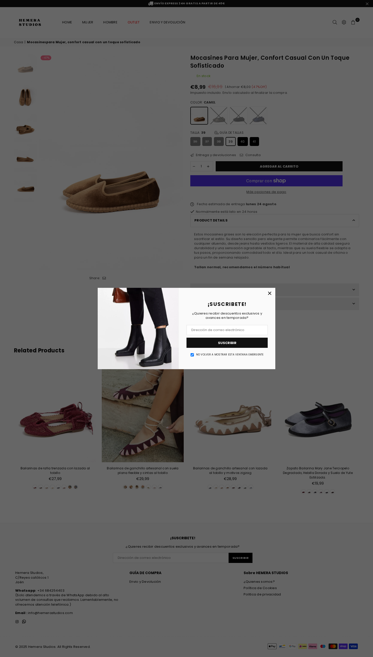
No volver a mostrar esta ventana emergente (230, 354)
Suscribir (227, 342)
